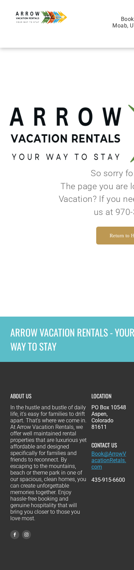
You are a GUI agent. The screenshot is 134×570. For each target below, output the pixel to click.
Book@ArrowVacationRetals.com (108, 460)
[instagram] (26, 535)
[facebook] (14, 535)
